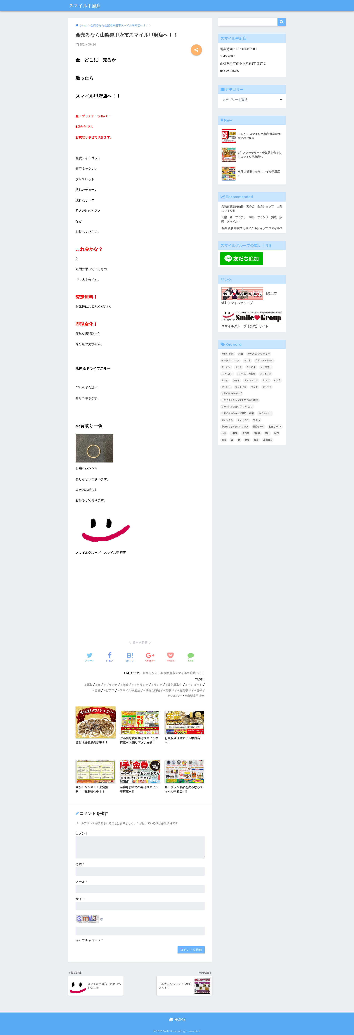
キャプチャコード (88, 940)
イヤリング (141, 685)
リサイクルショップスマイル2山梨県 (240, 400)
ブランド (226, 387)
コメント (82, 833)
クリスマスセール (264, 360)
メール (81, 882)
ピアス (110, 690)
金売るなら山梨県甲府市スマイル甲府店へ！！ (174, 673)
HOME (179, 1019)
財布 (276, 433)
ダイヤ (236, 380)
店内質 (245, 433)
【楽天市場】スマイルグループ (249, 298)
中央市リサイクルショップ (235, 426)
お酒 (240, 353)
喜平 (199, 690)
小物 (224, 433)
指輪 (126, 685)
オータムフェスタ (230, 360)
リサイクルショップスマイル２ (237, 406)
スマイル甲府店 (85, 5)
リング (158, 685)
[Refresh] (102, 918)
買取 (89, 685)
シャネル (251, 367)
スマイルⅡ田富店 (246, 373)
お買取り (185, 690)
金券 (247, 440)
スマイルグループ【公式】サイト (244, 326)
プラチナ (111, 685)
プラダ (254, 387)
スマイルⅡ (227, 373)
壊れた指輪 (152, 690)
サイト (80, 899)
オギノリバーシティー (259, 353)
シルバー (176, 696)
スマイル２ (265, 373)
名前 (80, 864)
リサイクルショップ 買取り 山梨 (238, 413)
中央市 (256, 420)
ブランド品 (240, 387)
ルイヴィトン (265, 413)
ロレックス (227, 420)
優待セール (258, 426)
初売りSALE (275, 426)
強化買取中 (175, 685)
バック (277, 380)
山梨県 (234, 433)
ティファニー (251, 380)
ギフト (247, 360)
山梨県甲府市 (196, 696)
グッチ (238, 367)
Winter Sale (228, 353)
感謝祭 (257, 433)
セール (225, 380)
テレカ (266, 380)
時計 (267, 433)
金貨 (97, 690)
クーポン (226, 367)
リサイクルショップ (232, 393)
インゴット (195, 685)
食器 (256, 440)
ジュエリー (265, 367)
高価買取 (267, 440)
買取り (169, 690)
